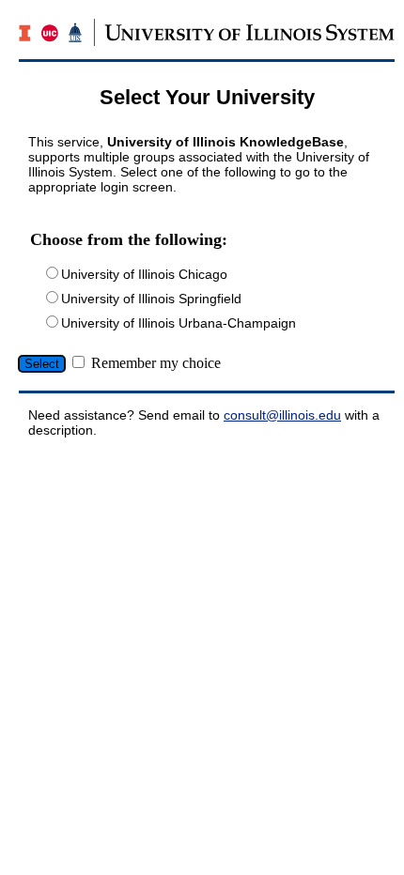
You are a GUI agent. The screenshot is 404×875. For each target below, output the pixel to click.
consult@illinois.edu (282, 414)
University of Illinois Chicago (144, 274)
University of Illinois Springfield (151, 298)
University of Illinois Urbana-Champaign (178, 322)
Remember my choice (156, 363)
